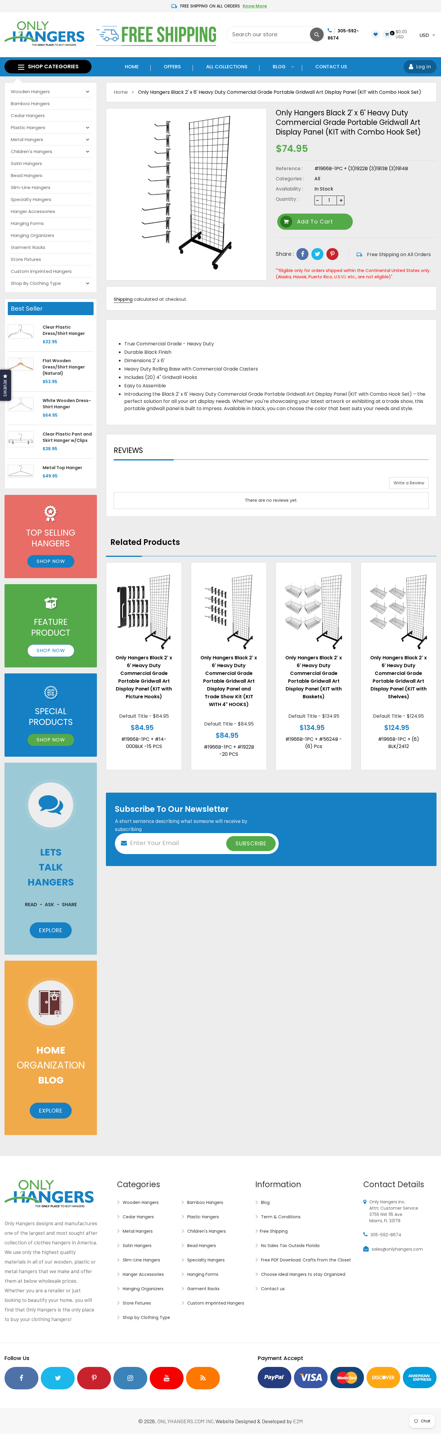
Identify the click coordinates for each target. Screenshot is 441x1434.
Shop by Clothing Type (36, 283)
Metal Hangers (27, 139)
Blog (265, 1202)
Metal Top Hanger (62, 468)
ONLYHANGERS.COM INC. (186, 1421)
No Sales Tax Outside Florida (290, 1246)
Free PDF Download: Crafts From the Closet (305, 1260)
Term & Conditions (280, 1217)
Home (121, 92)
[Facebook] (302, 254)
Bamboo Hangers (30, 103)
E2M (298, 1421)
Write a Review (409, 483)
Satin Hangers (26, 163)
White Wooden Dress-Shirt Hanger (67, 404)
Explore (50, 930)
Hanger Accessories (33, 211)
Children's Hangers (31, 151)
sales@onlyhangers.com (397, 1249)
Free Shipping (274, 1231)
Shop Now (51, 561)
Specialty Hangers (31, 199)
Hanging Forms (27, 223)
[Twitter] (317, 254)
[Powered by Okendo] (141, 485)
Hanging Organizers (32, 235)
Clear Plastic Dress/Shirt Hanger (64, 330)
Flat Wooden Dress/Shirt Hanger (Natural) (64, 367)
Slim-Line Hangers (30, 187)
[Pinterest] (332, 254)
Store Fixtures (26, 259)
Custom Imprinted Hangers (41, 271)
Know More (255, 6)
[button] (5, 385)
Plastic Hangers (28, 127)
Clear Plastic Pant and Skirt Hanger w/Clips (67, 437)
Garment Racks (28, 247)
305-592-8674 (385, 1235)
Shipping (123, 299)
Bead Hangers (26, 175)
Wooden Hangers (30, 91)
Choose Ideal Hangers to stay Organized (302, 1274)
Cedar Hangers (28, 115)
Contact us (272, 1289)
